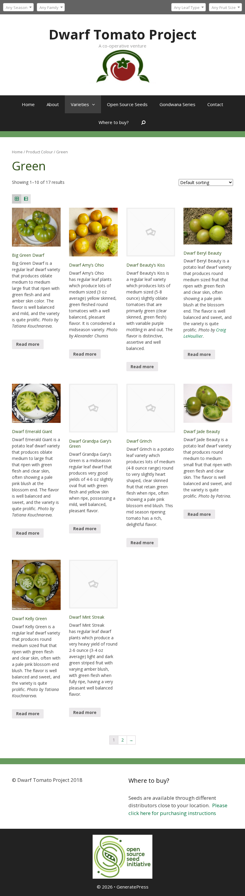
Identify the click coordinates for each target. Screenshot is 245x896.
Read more (27, 344)
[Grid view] (16, 199)
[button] (95, 104)
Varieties (80, 104)
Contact (215, 104)
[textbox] (189, 7)
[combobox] (188, 7)
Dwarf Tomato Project (122, 34)
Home (28, 104)
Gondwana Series (177, 104)
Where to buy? (114, 122)
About (53, 104)
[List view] (25, 199)
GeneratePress (132, 887)
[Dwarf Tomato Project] (122, 65)
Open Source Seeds (127, 104)
